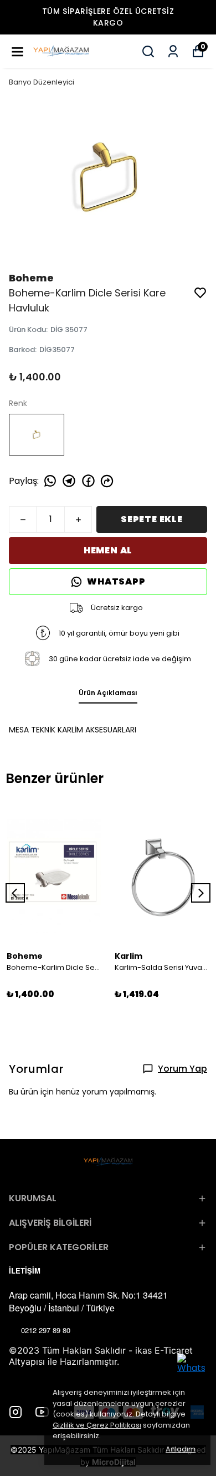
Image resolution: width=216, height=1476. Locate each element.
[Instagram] (15, 1412)
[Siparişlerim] (173, 51)
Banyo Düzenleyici (41, 82)
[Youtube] (42, 1412)
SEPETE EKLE (152, 519)
